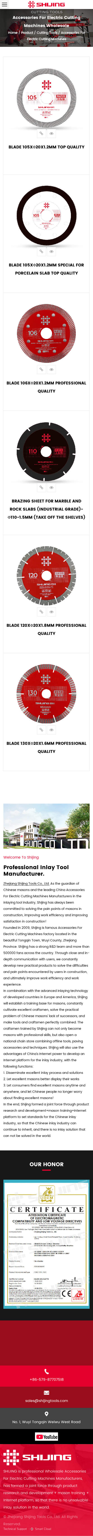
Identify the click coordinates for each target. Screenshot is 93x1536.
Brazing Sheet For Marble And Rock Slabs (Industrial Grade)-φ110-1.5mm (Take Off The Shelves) (46, 509)
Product (27, 32)
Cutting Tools (47, 32)
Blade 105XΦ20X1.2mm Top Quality (46, 147)
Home (13, 32)
